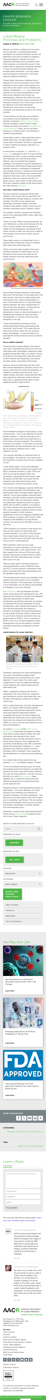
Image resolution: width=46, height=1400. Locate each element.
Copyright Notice (11, 1367)
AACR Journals (24, 1146)
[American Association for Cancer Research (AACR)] (16, 5)
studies (24, 90)
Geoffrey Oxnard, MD (27, 121)
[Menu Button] (41, 5)
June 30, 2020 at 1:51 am (32, 1266)
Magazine (12, 1345)
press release (25, 776)
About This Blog (12, 905)
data (33, 746)
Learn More (9, 991)
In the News (21, 1132)
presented (16, 729)
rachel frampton (19, 1267)
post (26, 151)
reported (13, 762)
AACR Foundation (10, 1337)
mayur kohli (18, 1230)
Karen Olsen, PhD (26, 44)
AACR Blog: (17, 1342)
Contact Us (10, 910)
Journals (30, 1132)
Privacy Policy (9, 1364)
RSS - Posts (15, 860)
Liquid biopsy (37, 1146)
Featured (11, 1132)
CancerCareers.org (10, 1350)
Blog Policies (10, 916)
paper (30, 126)
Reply (16, 1258)
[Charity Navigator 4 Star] (8, 1375)
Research (39, 1132)
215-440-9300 (17, 1323)
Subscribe (14, 843)
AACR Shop (7, 1355)
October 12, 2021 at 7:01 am (29, 1230)
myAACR (6, 1334)
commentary (11, 591)
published (22, 186)
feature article (20, 814)
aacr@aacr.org (13, 1325)
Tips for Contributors (14, 921)
